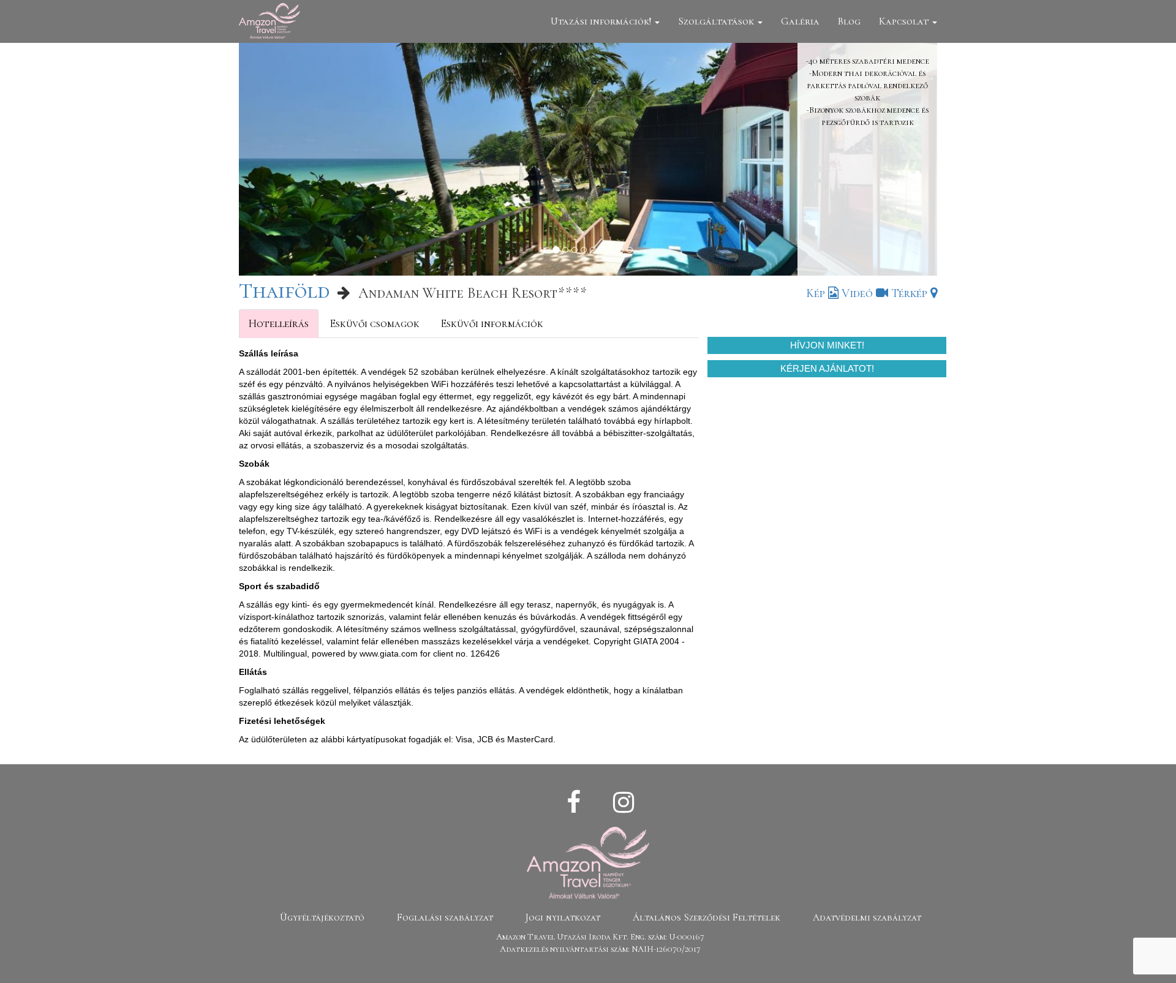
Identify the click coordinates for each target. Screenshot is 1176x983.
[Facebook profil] (574, 803)
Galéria (800, 21)
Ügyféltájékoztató (322, 917)
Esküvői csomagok (375, 323)
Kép (817, 293)
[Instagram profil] (623, 803)
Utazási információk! (602, 21)
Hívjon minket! (827, 345)
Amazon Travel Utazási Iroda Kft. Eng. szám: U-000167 (600, 937)
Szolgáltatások (717, 21)
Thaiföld (284, 290)
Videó (859, 293)
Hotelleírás (279, 323)
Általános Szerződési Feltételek (706, 917)
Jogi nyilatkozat (563, 917)
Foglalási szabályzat (445, 917)
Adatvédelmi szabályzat (867, 917)
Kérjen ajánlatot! (827, 368)
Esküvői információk (491, 323)
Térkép (910, 293)
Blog (849, 21)
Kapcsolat (905, 21)
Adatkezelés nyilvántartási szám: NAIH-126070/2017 (600, 949)
